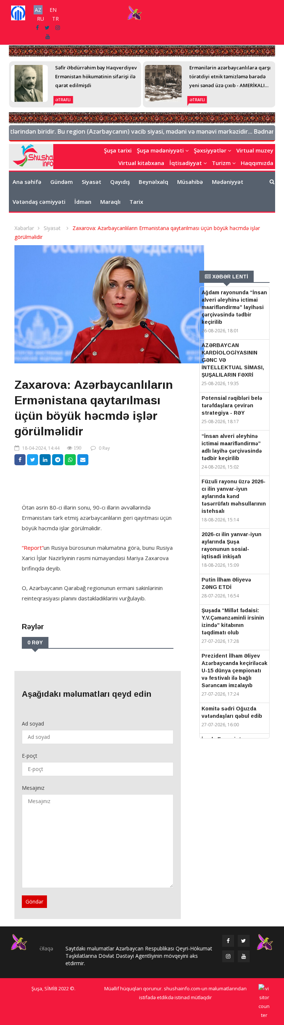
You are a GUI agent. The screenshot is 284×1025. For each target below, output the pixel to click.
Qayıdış (120, 181)
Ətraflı (63, 99)
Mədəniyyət (227, 181)
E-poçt (29, 755)
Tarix (136, 201)
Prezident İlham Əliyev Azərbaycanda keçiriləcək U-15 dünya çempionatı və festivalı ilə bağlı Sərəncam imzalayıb (234, 670)
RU (40, 18)
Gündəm (61, 181)
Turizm (222, 163)
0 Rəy (104, 448)
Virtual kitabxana (141, 163)
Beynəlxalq (153, 181)
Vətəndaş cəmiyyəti (39, 201)
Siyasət (91, 181)
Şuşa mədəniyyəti (161, 150)
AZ (38, 9)
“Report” (33, 547)
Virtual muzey (254, 150)
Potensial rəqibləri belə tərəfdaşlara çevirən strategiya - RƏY (232, 405)
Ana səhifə (27, 181)
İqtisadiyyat (186, 163)
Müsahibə (190, 181)
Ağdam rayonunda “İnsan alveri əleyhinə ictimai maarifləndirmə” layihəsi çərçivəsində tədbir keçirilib (234, 307)
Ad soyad (33, 723)
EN (53, 9)
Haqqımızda (257, 163)
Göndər (34, 901)
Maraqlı (110, 201)
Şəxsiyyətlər (211, 150)
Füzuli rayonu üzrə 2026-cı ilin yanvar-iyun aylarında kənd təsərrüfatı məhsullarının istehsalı (234, 496)
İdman (82, 201)
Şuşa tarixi (118, 150)
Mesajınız (33, 787)
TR (55, 18)
